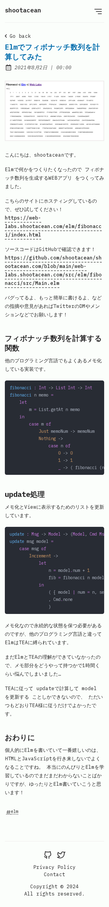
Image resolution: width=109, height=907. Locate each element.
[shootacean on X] (61, 855)
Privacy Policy (54, 867)
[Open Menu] (98, 11)
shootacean (23, 10)
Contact (54, 874)
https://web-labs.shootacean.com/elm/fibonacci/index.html (53, 226)
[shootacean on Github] (48, 855)
